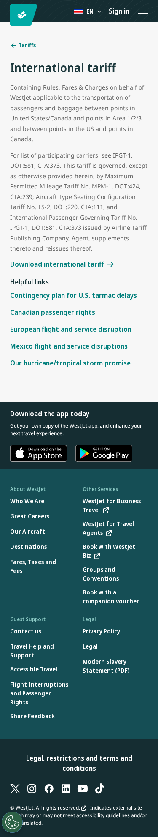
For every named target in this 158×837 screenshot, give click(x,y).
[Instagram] (32, 788)
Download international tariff (57, 264)
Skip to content (7, 16)
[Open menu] (143, 11)
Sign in (119, 11)
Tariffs (26, 45)
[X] (15, 788)
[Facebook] (49, 788)
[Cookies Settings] (12, 822)
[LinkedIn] (66, 788)
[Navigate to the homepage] (25, 15)
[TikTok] (99, 788)
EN (90, 11)
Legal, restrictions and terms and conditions (79, 763)
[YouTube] (83, 788)
